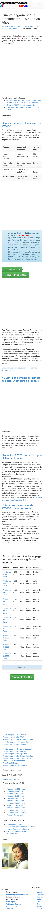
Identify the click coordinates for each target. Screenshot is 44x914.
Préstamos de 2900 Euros (7, 637)
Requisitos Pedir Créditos (15, 274)
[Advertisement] (22, 70)
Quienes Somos (12, 906)
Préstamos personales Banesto (14, 735)
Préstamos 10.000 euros (15, 803)
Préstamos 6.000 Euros (15, 800)
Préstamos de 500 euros (15, 789)
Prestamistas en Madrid (15, 824)
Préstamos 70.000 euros (15, 808)
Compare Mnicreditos (22, 677)
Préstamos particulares (13, 26)
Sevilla (39, 908)
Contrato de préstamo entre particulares (21, 826)
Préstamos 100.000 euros (16, 812)
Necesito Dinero (12, 833)
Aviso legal (10, 901)
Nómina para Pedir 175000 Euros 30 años (22, 102)
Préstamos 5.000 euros (15, 798)
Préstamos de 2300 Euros (7, 583)
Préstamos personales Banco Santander (18, 739)
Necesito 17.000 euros (14, 805)
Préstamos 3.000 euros (15, 796)
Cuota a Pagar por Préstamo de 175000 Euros (23, 100)
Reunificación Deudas (11, 763)
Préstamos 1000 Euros (14, 791)
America (40, 892)
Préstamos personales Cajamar (14, 744)
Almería (40, 897)
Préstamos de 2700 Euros (7, 619)
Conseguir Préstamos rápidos (14, 760)
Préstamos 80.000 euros (15, 810)
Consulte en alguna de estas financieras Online (22, 498)
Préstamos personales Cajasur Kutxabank (18, 756)
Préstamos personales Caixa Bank (16, 742)
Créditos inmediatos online (16, 831)
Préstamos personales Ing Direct (15, 753)
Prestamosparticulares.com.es (18, 894)
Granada (40, 904)
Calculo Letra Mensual (14, 815)
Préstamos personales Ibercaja (14, 751)
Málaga (39, 906)
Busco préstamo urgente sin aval (18, 829)
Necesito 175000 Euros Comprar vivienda (21, 105)
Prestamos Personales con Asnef (15, 765)
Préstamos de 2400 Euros (7, 592)
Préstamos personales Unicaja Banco (17, 758)
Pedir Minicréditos (9, 779)
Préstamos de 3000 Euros (7, 646)
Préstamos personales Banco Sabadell (17, 749)
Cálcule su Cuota (12, 269)
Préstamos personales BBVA (13, 737)
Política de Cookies (13, 904)
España (40, 890)
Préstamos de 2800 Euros (7, 628)
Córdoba (40, 901)
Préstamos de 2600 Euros (7, 610)
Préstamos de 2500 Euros (7, 601)
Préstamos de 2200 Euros (7, 574)
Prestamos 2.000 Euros (15, 793)
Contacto (9, 908)
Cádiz (39, 899)
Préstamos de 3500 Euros (7, 655)
